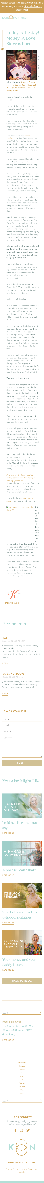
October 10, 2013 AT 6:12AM (13, 677)
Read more (8, 833)
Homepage (22, 1066)
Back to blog (12, 603)
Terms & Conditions (28, 1169)
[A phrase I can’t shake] (22, 853)
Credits (22, 1172)
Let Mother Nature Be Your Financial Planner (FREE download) (18, 1030)
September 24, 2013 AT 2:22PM (14, 641)
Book (22, 1093)
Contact (22, 1080)
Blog (22, 1073)
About (22, 1076)
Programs (22, 1083)
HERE (14, 565)
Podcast (22, 1069)
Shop (22, 1090)
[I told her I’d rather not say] (22, 806)
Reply (5, 663)
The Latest (22, 1086)
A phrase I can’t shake (19, 870)
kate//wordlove (13, 674)
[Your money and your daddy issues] (22, 943)
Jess (5, 638)
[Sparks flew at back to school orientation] (22, 896)
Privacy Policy (12, 1169)
